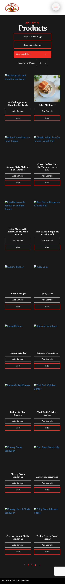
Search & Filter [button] (23, 54)
